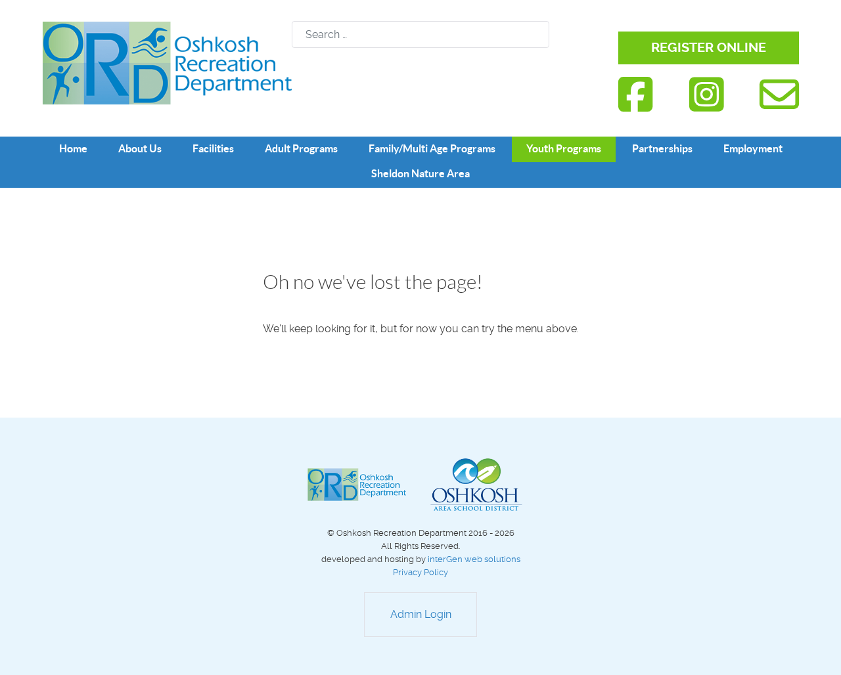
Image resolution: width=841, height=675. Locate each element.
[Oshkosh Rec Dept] (167, 62)
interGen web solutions (474, 559)
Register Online (708, 47)
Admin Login (420, 614)
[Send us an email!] (779, 95)
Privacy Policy (420, 572)
